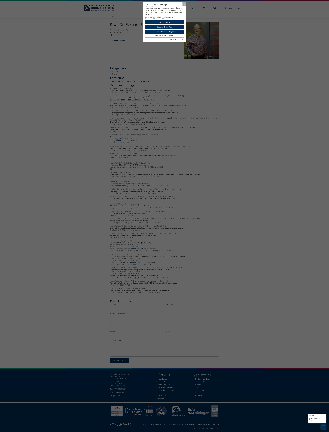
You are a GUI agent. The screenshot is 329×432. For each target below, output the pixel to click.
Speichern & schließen (164, 27)
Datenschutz (180, 39)
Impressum (172, 39)
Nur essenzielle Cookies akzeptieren (164, 32)
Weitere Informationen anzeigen (164, 35)
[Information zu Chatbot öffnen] (323, 426)
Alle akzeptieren (164, 22)
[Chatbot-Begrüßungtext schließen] (324, 415)
